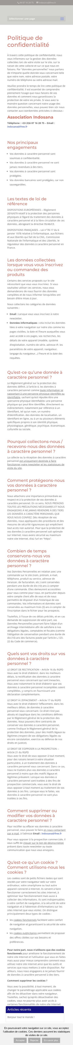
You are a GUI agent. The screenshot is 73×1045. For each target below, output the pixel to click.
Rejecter (34, 1040)
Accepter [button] (20, 1040)
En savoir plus (51, 1040)
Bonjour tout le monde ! (20, 1017)
